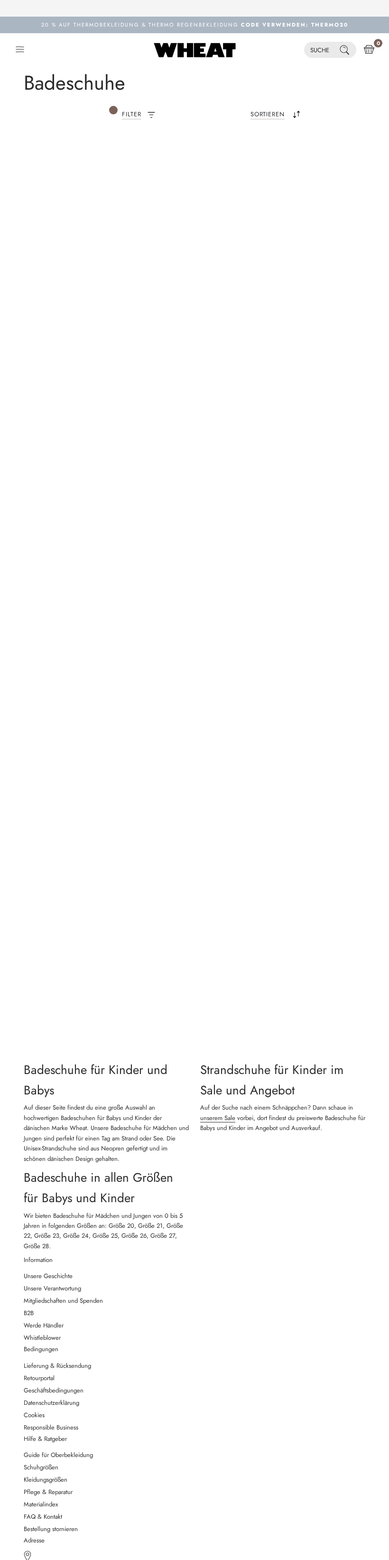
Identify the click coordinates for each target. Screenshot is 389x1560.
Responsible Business (51, 1427)
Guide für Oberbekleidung (58, 1454)
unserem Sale (217, 1117)
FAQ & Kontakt (43, 1516)
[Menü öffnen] (20, 50)
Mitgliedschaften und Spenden (63, 1300)
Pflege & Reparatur (48, 1491)
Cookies (34, 1415)
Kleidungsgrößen (45, 1479)
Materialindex (41, 1504)
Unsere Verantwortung (52, 1288)
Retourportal (39, 1378)
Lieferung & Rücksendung (57, 1365)
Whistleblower (42, 1337)
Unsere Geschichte (48, 1275)
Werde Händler (44, 1325)
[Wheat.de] (194, 49)
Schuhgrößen (41, 1467)
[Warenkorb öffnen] (369, 50)
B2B (29, 1312)
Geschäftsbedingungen (53, 1390)
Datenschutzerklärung (51, 1402)
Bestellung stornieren (51, 1528)
